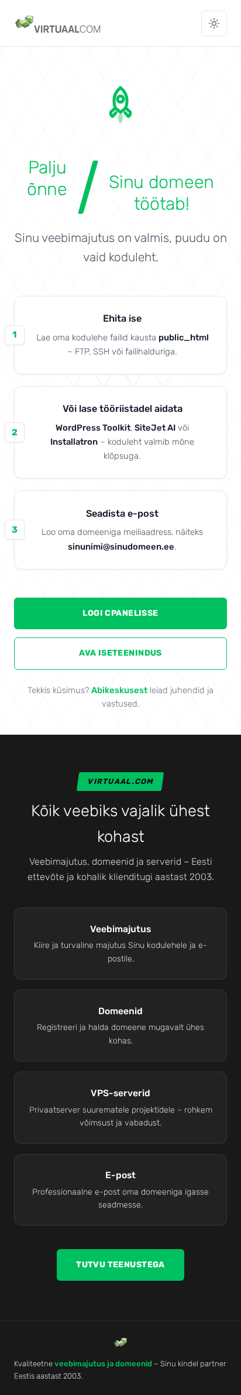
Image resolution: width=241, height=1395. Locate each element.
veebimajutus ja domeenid (103, 1363)
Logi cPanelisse (120, 613)
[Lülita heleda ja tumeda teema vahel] (214, 23)
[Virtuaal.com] (59, 23)
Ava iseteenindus (120, 653)
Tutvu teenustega (120, 1265)
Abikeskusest (119, 690)
